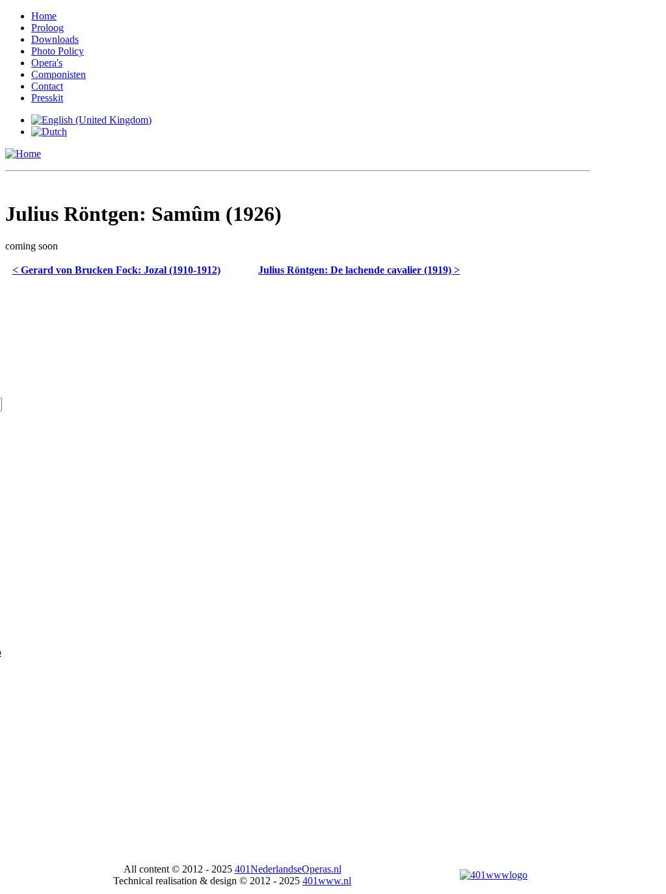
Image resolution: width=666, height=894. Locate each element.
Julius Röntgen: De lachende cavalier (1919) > (359, 269)
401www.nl (326, 880)
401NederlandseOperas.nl (288, 869)
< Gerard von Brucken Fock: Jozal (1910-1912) (116, 269)
